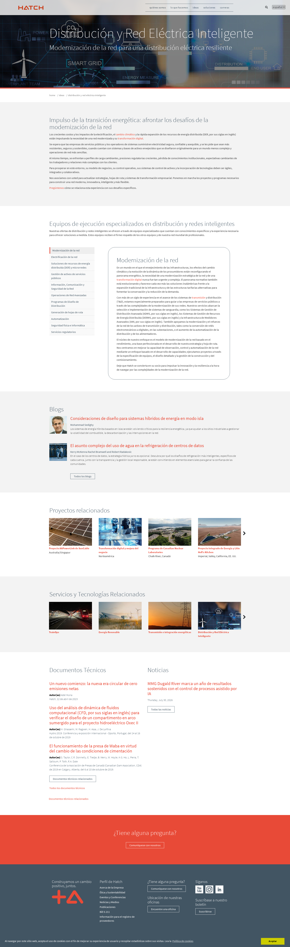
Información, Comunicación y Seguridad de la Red (67, 286)
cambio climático (125, 134)
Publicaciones (107, 907)
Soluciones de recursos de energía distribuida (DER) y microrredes (70, 265)
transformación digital (130, 138)
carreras (224, 7)
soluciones (209, 7)
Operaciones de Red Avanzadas (68, 295)
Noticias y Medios (109, 902)
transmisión (198, 297)
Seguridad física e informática (68, 325)
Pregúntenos (56, 188)
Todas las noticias (161, 709)
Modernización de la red (66, 250)
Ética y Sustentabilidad (112, 892)
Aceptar (273, 941)
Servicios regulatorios (63, 332)
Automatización (60, 318)
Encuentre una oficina (163, 909)
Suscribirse (205, 911)
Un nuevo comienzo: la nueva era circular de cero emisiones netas (93, 686)
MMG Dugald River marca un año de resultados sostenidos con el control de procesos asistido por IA (192, 688)
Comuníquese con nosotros (145, 845)
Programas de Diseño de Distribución (65, 303)
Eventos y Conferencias (113, 897)
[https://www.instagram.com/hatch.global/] (209, 889)
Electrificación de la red (64, 257)
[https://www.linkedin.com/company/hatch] (219, 889)
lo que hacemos (179, 7)
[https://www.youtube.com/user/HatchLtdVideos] (199, 889)
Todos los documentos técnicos (67, 788)
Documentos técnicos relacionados (72, 778)
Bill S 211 (105, 911)
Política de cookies (182, 941)
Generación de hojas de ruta (67, 312)
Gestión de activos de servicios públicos (68, 276)
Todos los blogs (82, 476)
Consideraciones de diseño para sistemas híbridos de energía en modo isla (137, 418)
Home (52, 95)
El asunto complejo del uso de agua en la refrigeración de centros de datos (137, 445)
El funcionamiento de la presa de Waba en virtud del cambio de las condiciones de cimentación (92, 748)
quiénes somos (158, 7)
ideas (196, 7)
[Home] (67, 896)
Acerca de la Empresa (112, 887)
